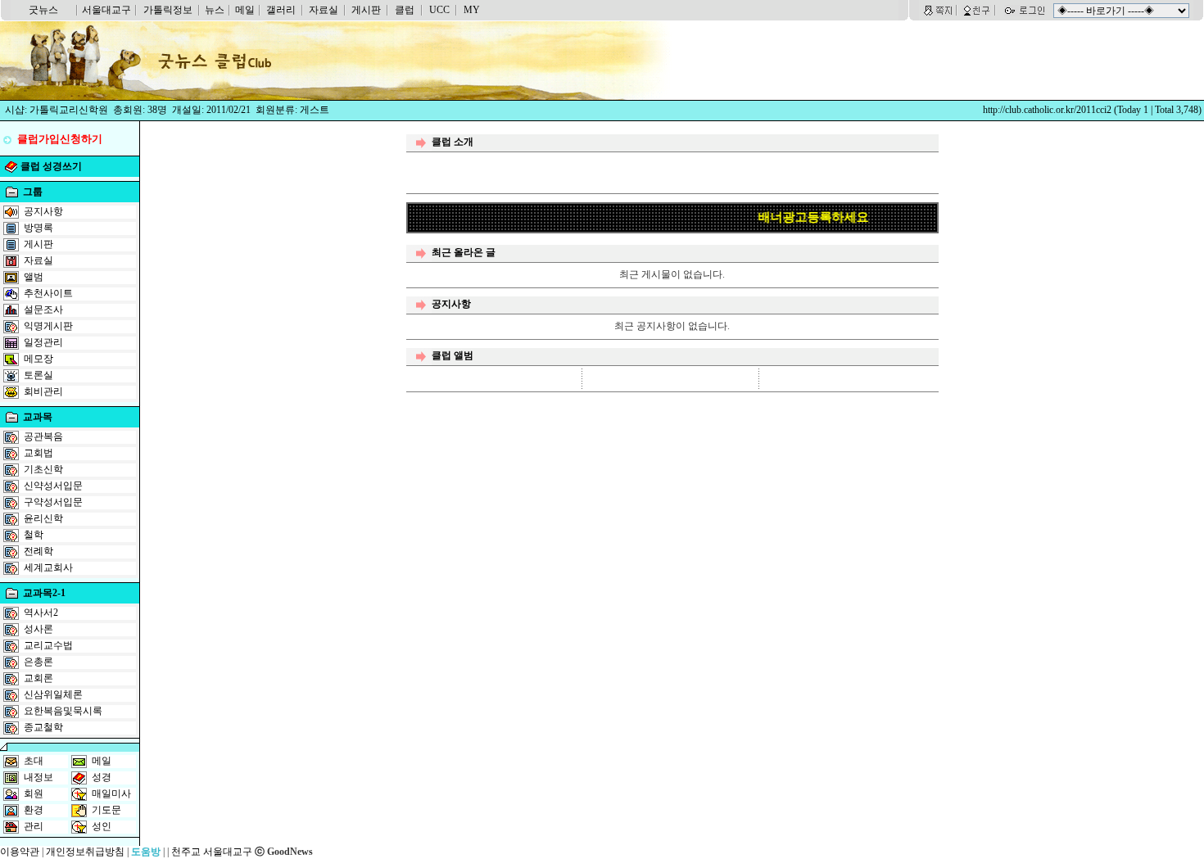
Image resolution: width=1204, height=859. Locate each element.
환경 (33, 810)
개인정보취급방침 (85, 851)
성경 (101, 777)
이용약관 (19, 851)
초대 (33, 760)
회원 (33, 793)
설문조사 (43, 309)
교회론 (38, 678)
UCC (439, 10)
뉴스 (214, 10)
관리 (33, 826)
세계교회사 (48, 567)
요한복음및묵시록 (63, 711)
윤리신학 (43, 518)
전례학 (38, 551)
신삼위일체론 (53, 694)
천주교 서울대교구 (211, 851)
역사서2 (41, 612)
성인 (101, 826)
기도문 (106, 810)
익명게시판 (48, 326)
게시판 (366, 10)
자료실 (323, 10)
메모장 (38, 358)
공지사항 (43, 211)
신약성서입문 (53, 485)
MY (472, 10)
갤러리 (281, 10)
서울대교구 (106, 10)
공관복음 (43, 436)
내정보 (38, 777)
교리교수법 (48, 645)
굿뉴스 (43, 10)
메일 (245, 10)
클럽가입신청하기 (59, 139)
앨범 (33, 277)
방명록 (38, 227)
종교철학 (43, 727)
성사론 (38, 629)
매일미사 (111, 793)
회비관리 (43, 391)
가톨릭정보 (167, 10)
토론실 (38, 375)
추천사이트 (48, 293)
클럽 (404, 10)
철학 (33, 534)
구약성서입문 (53, 502)
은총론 (38, 661)
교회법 (38, 453)
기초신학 (43, 469)
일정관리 (43, 342)
